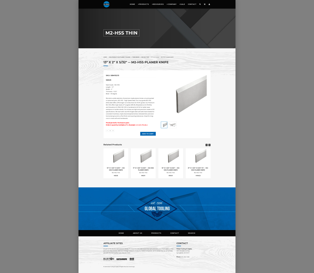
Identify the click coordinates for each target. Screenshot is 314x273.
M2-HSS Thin (145, 57)
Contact (192, 4)
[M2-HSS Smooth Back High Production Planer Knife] (183, 97)
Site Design (132, 266)
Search (191, 233)
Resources (158, 4)
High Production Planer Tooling (119, 57)
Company (172, 4)
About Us (137, 233)
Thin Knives (135, 57)
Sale (182, 4)
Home (132, 4)
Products (144, 4)
